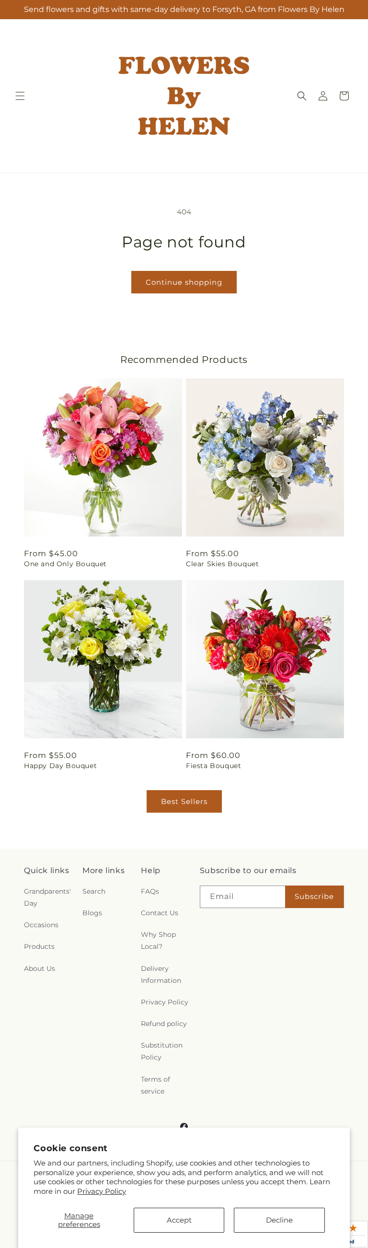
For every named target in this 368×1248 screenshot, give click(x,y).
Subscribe (314, 896)
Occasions (41, 925)
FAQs (150, 891)
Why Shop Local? (158, 940)
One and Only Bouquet (65, 564)
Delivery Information (161, 974)
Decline (279, 1220)
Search (93, 891)
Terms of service (155, 1085)
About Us (39, 968)
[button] (20, 95)
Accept (179, 1220)
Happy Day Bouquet (60, 765)
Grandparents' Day (47, 897)
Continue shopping (184, 282)
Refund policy (164, 1023)
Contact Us (159, 913)
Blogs (92, 913)
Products (39, 946)
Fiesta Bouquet (213, 765)
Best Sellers (184, 801)
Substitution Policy (162, 1051)
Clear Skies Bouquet (222, 564)
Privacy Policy (101, 1191)
